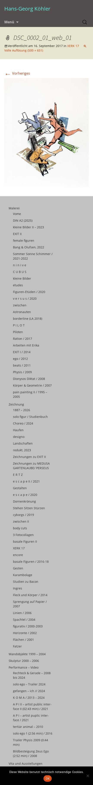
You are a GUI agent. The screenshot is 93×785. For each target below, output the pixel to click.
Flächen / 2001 (23, 640)
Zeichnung (16, 404)
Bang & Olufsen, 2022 (28, 247)
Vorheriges (17, 73)
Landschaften (23, 443)
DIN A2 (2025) (22, 220)
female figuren (23, 240)
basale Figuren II (25, 541)
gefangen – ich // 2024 (29, 691)
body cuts (20, 528)
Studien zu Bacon (25, 582)
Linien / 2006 (22, 613)
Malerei (14, 208)
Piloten (18, 332)
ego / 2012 (20, 359)
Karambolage (22, 575)
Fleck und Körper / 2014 (30, 595)
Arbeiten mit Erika (26, 345)
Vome (17, 214)
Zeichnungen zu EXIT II (29, 457)
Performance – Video (23, 667)
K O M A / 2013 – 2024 (29, 698)
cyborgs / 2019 (23, 515)
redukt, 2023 (22, 450)
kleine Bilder (22, 278)
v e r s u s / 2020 (25, 298)
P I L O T (19, 325)
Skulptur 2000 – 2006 (24, 661)
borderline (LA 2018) (27, 319)
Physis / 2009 (22, 372)
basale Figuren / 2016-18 (31, 561)
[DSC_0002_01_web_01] (46, 132)
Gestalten (20, 488)
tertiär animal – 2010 (28, 727)
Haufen (18, 430)
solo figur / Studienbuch (30, 417)
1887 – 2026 (21, 410)
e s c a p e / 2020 (25, 495)
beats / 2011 (22, 365)
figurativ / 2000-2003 (28, 626)
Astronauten (22, 312)
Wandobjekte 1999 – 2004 (27, 654)
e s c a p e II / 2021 (26, 481)
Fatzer (17, 646)
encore (18, 555)
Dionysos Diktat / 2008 (29, 379)
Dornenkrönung (24, 501)
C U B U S (19, 272)
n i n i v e (19, 265)
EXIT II (17, 234)
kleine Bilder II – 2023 (28, 227)
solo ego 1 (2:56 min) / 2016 (32, 733)
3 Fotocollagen (23, 535)
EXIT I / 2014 (21, 352)
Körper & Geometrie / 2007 (32, 385)
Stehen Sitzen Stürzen (29, 508)
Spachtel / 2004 (24, 619)
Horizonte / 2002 (25, 633)
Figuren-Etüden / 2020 (29, 292)
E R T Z (18, 475)
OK (48, 778)
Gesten (18, 568)
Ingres (17, 588)
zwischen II (21, 521)
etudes (18, 285)
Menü (9, 22)
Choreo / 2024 (23, 423)
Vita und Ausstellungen (25, 763)
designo (18, 437)
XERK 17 (73, 46)
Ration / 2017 (22, 339)
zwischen (19, 305)
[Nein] (87, 776)
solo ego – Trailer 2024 (29, 684)
